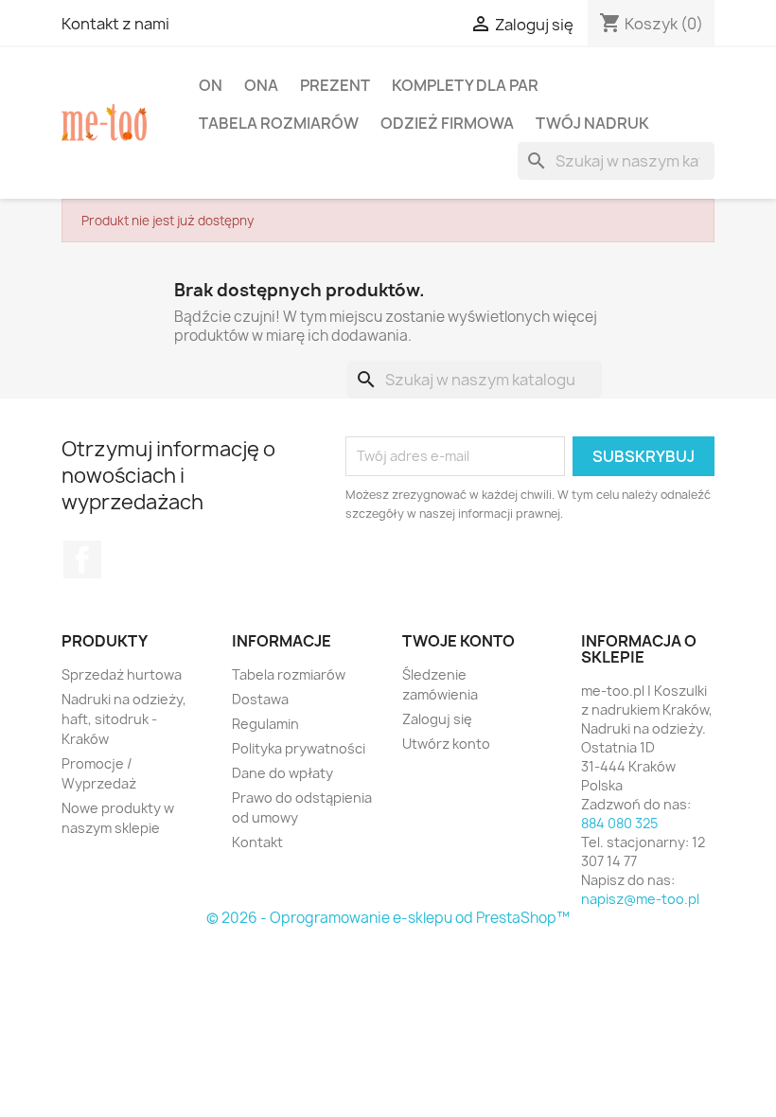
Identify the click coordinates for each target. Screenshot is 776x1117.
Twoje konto (458, 640)
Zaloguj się (437, 719)
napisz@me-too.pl (640, 899)
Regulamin (265, 724)
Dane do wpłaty (282, 773)
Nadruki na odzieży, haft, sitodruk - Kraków (124, 719)
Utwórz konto (446, 744)
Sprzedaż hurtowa (122, 674)
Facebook (82, 559)
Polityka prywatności (298, 748)
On (210, 85)
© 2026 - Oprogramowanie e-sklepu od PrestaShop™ (388, 918)
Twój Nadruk (592, 123)
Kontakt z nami (115, 23)
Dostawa (260, 699)
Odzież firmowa (447, 123)
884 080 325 (619, 823)
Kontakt (257, 842)
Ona (261, 85)
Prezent (335, 85)
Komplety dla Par (465, 85)
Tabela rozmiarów (279, 123)
